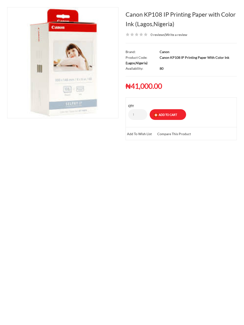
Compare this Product (174, 134)
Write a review (176, 35)
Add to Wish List (139, 134)
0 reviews (158, 35)
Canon (164, 52)
